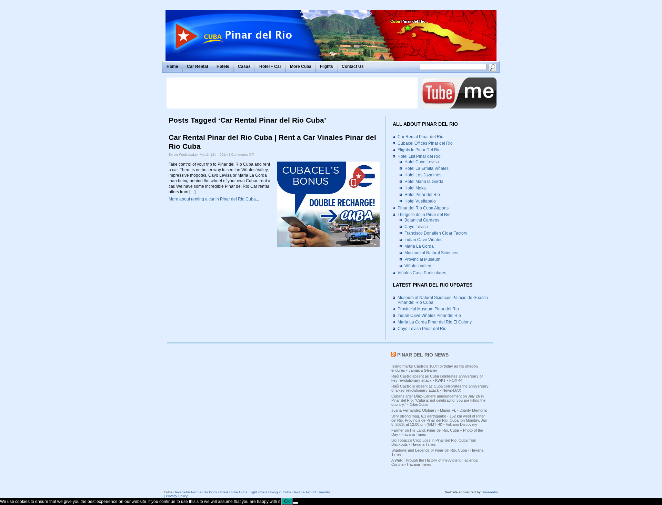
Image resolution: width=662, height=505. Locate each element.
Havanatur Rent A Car (190, 492)
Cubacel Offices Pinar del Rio (425, 143)
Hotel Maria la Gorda (423, 181)
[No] (295, 503)
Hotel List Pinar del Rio (419, 156)
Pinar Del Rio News (423, 355)
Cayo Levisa (416, 226)
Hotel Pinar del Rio (422, 194)
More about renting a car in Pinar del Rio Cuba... (214, 199)
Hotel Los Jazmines (422, 175)
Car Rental (197, 66)
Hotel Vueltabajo (420, 201)
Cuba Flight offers (253, 492)
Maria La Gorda (419, 246)
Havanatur (490, 492)
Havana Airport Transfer (311, 492)
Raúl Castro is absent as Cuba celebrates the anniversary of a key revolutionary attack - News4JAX (440, 388)
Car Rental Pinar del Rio (420, 136)
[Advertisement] (292, 93)
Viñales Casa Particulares (422, 272)
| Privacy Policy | (177, 496)
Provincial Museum (422, 259)
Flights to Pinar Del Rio (419, 149)
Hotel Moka (415, 188)
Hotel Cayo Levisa (421, 161)
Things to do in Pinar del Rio (424, 214)
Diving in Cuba (279, 492)
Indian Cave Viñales (423, 239)
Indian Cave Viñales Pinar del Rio (429, 315)
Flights (326, 66)
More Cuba (300, 66)
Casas (244, 66)
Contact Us (353, 66)
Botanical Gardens (421, 220)
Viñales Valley (417, 266)
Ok (287, 501)
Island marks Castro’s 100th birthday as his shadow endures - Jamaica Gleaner (434, 368)
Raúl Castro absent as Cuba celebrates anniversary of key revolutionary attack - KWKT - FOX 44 (437, 378)
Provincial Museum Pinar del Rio (428, 309)
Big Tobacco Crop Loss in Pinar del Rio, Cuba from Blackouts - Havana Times (433, 442)
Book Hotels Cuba (223, 492)
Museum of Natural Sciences (431, 252)
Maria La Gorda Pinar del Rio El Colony (435, 322)
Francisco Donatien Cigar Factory (435, 233)
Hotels (223, 66)
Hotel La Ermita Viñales (426, 168)
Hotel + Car (270, 66)
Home (172, 66)
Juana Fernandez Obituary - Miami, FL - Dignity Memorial (439, 410)
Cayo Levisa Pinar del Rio (422, 328)
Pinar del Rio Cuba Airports (423, 208)
